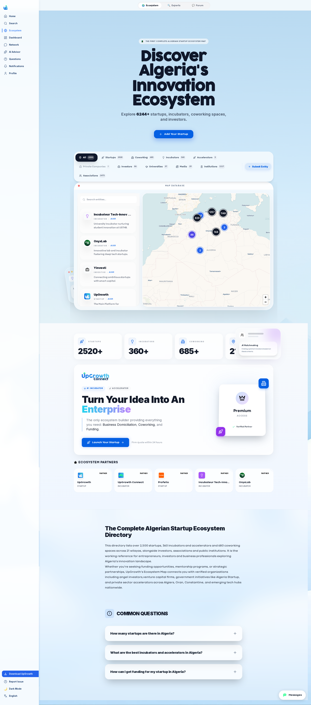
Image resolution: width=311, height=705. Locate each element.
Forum (197, 5)
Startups (113, 158)
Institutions (214, 167)
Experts (173, 5)
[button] (200, 250)
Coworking (144, 158)
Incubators (175, 158)
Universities (158, 167)
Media (186, 167)
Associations (94, 176)
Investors (129, 167)
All (88, 158)
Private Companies (96, 167)
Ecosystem (150, 5)
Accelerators (206, 158)
